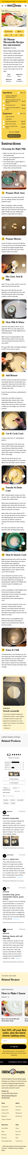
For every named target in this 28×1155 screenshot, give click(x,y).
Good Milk (5, 1128)
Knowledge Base (7, 1141)
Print (20, 31)
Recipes (6, 10)
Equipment (5, 1110)
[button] (23, 227)
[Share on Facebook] (11, 35)
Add (14, 136)
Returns (18, 1135)
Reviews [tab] (6, 788)
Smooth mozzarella (11, 711)
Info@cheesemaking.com (9, 1096)
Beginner (4, 1116)
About (17, 1103)
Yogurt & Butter (6, 1119)
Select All (22, 93)
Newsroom (19, 1116)
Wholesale (19, 1113)
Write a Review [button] (14, 779)
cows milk (20, 800)
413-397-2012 (6, 1098)
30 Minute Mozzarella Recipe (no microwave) (13, 848)
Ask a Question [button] (14, 783)
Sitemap (4, 1138)
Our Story (19, 1107)
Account (18, 1131)
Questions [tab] (15, 788)
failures (6, 803)
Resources (5, 1125)
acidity (6, 800)
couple (13, 803)
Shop (3, 1103)
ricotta (13, 800)
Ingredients (5, 1107)
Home (3, 10)
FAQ (17, 1138)
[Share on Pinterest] (16, 35)
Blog (3, 1131)
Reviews (18, 1110)
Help (17, 1125)
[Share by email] (21, 35)
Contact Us (19, 1141)
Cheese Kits (5, 1113)
